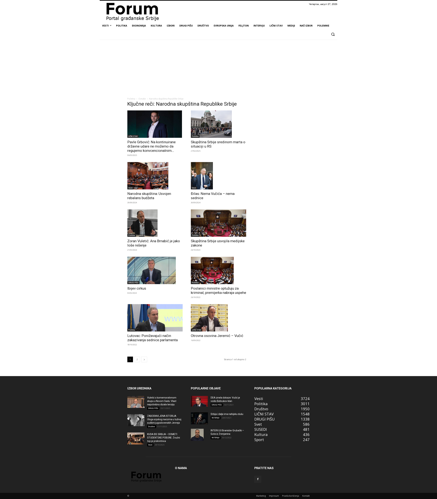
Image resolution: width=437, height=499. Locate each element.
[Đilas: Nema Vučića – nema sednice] (218, 175)
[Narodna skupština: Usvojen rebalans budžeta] (155, 175)
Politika (195, 136)
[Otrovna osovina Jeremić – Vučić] (218, 317)
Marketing (261, 495)
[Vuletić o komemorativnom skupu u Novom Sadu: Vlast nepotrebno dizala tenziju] (135, 402)
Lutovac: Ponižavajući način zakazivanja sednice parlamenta (152, 338)
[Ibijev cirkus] (155, 270)
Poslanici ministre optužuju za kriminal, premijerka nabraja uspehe (218, 290)
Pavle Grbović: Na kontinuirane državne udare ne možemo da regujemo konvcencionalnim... (151, 146)
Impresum (274, 495)
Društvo (151, 426)
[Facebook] (257, 479)
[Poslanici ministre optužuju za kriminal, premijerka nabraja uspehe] (218, 270)
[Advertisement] (218, 68)
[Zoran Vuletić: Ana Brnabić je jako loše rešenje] (155, 223)
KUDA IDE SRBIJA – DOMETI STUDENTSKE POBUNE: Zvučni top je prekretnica (163, 437)
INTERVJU (216, 418)
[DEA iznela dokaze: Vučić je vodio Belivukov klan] (199, 401)
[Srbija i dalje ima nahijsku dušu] (199, 418)
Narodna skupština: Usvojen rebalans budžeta (149, 196)
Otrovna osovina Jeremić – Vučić (217, 336)
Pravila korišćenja (290, 495)
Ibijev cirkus (136, 288)
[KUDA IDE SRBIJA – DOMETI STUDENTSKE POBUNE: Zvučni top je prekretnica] (135, 438)
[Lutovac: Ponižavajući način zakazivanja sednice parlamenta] (155, 317)
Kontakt (306, 495)
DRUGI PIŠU (133, 282)
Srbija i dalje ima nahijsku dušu (227, 414)
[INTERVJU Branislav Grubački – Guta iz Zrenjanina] (197, 435)
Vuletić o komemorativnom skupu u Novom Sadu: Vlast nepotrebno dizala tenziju (161, 401)
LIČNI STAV (133, 136)
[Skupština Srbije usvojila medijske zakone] (218, 223)
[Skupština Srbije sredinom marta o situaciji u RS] (218, 124)
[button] (332, 34)
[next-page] (144, 359)
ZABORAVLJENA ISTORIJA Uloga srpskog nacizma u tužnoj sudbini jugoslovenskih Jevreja (164, 419)
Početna (131, 98)
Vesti (130, 188)
